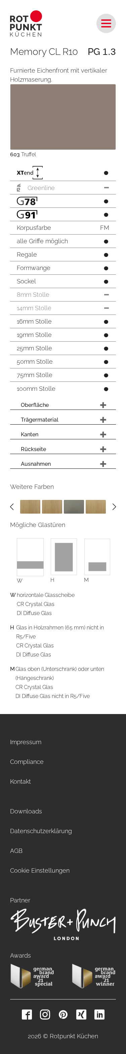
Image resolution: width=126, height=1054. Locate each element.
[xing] (81, 1014)
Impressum (25, 741)
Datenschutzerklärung (41, 831)
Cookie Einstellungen (40, 870)
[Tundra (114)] (74, 506)
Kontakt (20, 781)
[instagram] (45, 1014)
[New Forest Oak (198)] (96, 506)
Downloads (26, 811)
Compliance (27, 761)
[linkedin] (99, 1014)
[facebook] (27, 1014)
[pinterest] (63, 1014)
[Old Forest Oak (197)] (30, 506)
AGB (16, 850)
